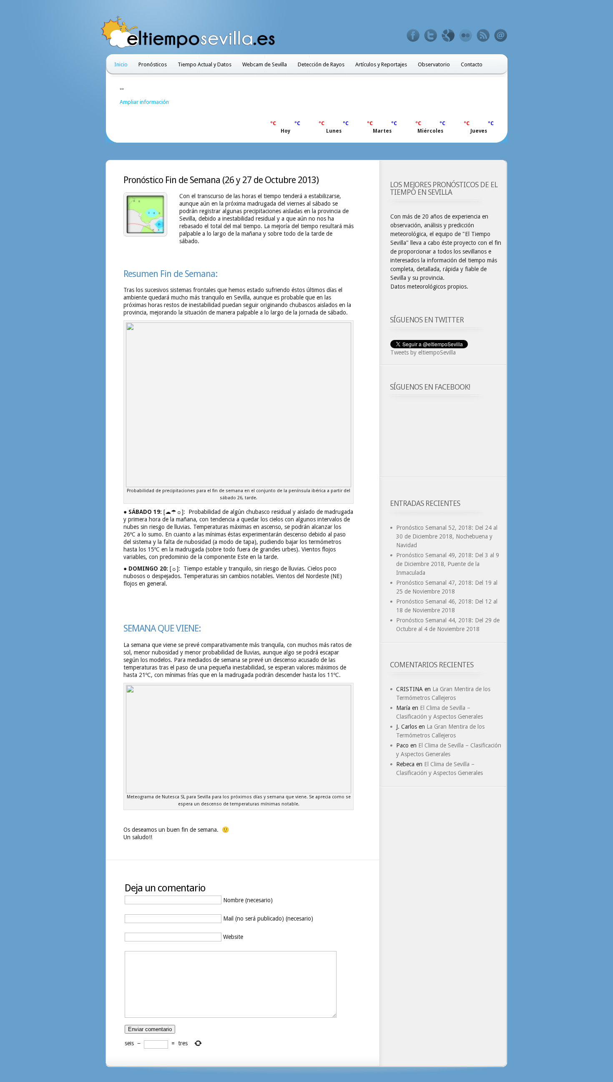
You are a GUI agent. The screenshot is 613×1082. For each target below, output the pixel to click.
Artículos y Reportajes (381, 64)
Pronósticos (152, 64)
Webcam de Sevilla (264, 64)
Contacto (471, 64)
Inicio (121, 64)
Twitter (430, 35)
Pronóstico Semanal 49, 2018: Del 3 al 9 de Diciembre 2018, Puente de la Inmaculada (447, 564)
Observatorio (434, 64)
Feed (483, 35)
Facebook (413, 35)
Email (500, 35)
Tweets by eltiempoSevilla (423, 352)
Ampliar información (144, 102)
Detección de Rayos (321, 64)
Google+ (448, 35)
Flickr (465, 35)
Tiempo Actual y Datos (204, 64)
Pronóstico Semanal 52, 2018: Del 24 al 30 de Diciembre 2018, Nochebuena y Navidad (446, 536)
